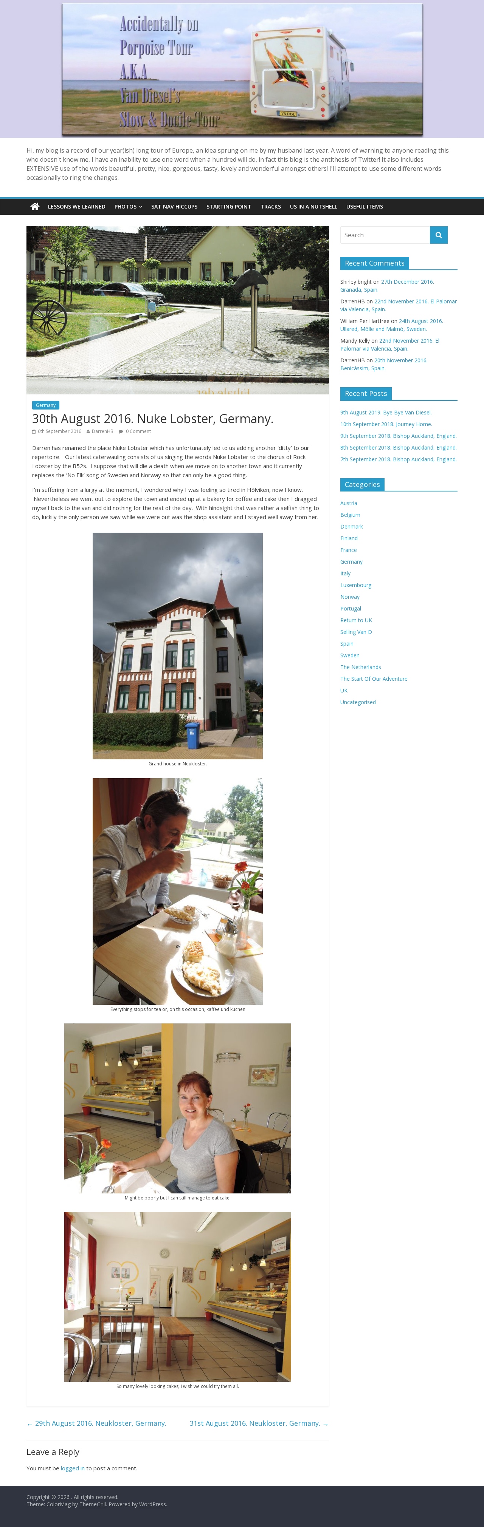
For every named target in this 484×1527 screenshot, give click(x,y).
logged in (73, 1468)
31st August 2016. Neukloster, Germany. (259, 1423)
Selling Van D (356, 631)
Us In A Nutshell (313, 206)
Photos (126, 206)
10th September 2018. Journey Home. (386, 424)
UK (343, 690)
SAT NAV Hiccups (174, 206)
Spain (347, 643)
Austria (348, 503)
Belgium (350, 514)
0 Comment (138, 431)
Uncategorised (358, 702)
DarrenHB (102, 431)
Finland (349, 538)
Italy (345, 573)
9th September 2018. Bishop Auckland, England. (398, 435)
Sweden (350, 655)
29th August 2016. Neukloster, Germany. (96, 1423)
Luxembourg (355, 585)
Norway (350, 596)
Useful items (364, 206)
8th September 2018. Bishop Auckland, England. (398, 447)
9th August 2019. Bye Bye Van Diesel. (386, 412)
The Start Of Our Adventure (374, 678)
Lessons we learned (76, 206)
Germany (46, 405)
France (348, 549)
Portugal (350, 608)
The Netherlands (360, 667)
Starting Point (228, 206)
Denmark (351, 526)
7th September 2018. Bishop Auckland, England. (398, 459)
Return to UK (356, 620)
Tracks (271, 206)
